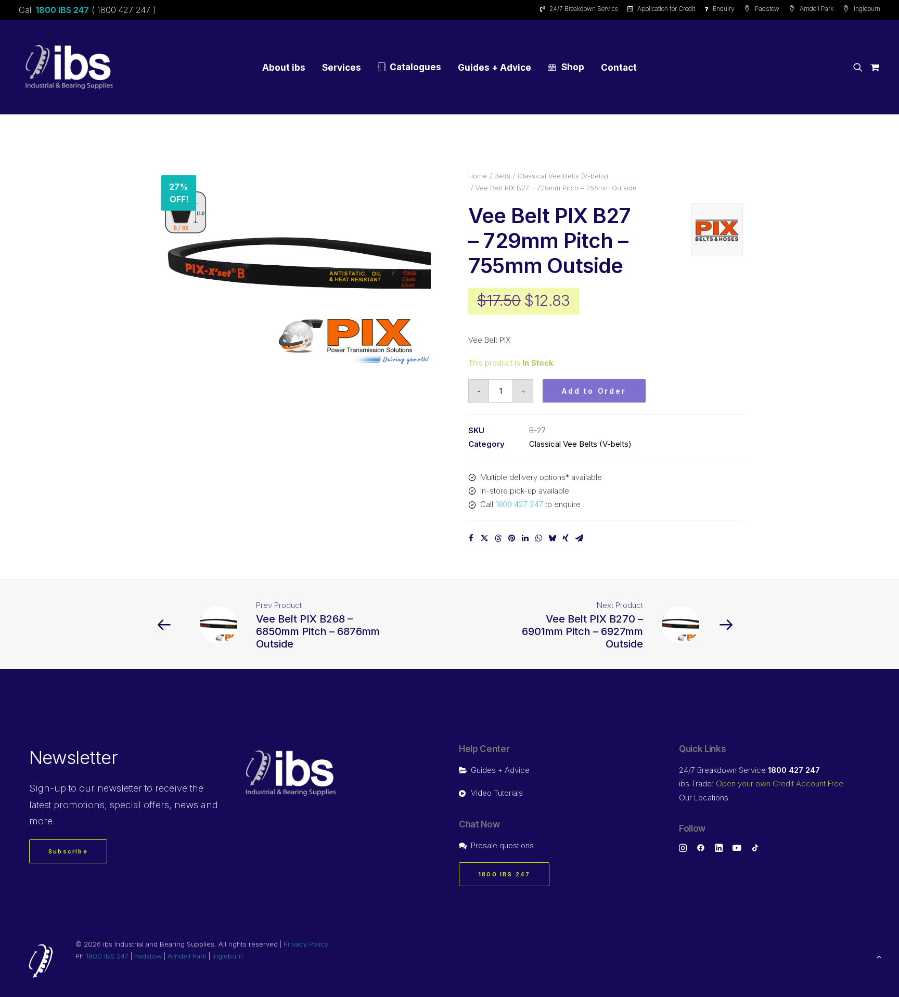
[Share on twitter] (484, 538)
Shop (572, 67)
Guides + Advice (494, 67)
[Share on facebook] (471, 538)
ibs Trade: (761, 783)
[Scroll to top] (879, 956)
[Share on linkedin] (525, 538)
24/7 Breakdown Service (583, 8)
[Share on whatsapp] (538, 538)
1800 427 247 (519, 504)
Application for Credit (666, 8)
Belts (502, 176)
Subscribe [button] (68, 851)
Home (477, 176)
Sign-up (47, 788)
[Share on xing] (565, 538)
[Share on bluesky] (552, 538)
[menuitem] (581, 8)
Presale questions (502, 845)
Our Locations (703, 797)
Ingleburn (867, 8)
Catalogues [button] (415, 67)
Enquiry (724, 8)
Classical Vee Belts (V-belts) (563, 176)
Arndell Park (816, 8)
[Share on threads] (498, 538)
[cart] (873, 67)
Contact (619, 67)
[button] (859, 67)
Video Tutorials (497, 793)
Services (341, 67)
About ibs (283, 67)
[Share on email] (579, 538)
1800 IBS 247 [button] (504, 874)
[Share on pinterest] (511, 538)
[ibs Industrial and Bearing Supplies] (69, 67)
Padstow (767, 8)
